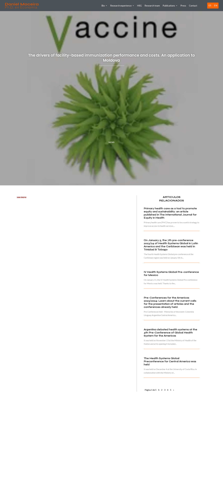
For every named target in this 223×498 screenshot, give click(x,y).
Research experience (121, 5)
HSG (139, 5)
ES (210, 5)
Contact (193, 5)
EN (215, 5)
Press (183, 5)
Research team (152, 5)
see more (21, 197)
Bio (103, 5)
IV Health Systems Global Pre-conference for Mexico (171, 273)
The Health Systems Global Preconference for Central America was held (170, 361)
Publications (169, 5)
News (111, 142)
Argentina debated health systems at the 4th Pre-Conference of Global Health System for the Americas (170, 332)
